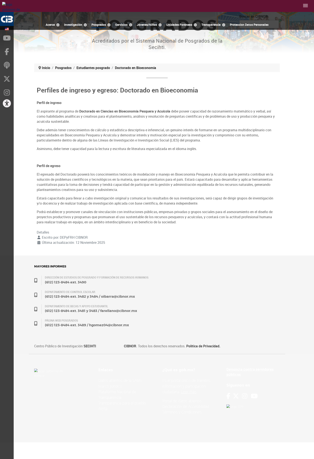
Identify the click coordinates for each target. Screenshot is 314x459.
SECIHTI (90, 346)
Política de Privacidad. (203, 346)
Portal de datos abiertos (182, 400)
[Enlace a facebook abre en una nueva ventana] (228, 396)
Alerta (102, 408)
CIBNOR (130, 346)
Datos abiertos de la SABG (120, 380)
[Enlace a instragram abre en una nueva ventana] (244, 396)
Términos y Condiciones (182, 411)
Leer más (189, 391)
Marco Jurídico (110, 386)
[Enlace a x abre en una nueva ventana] (237, 396)
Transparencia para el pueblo (122, 403)
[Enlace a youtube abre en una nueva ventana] (254, 396)
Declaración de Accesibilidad (185, 406)
